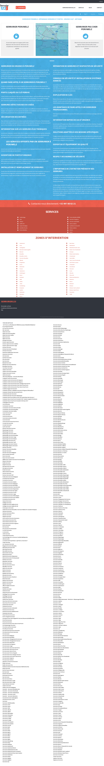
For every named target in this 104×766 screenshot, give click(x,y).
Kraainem (22, 288)
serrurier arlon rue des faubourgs (62, 330)
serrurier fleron (57, 561)
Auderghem (22, 247)
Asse (21, 245)
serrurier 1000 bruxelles (9, 703)
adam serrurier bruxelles (9, 333)
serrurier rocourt (57, 685)
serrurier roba (57, 684)
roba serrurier (6, 668)
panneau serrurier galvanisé (10, 608)
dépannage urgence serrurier (10, 445)
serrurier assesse (57, 338)
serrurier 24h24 (7, 711)
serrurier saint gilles (58, 687)
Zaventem (72, 292)
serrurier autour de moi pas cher (61, 366)
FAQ (2, 310)
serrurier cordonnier (58, 527)
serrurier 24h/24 (7, 710)
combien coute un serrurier (10, 378)
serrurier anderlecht (8, 746)
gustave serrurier (7, 511)
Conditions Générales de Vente (9, 308)
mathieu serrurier (7, 559)
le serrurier (6, 532)
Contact (99, 7)
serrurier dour (57, 547)
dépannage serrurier (8, 432)
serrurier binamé (57, 416)
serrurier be (56, 388)
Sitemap (62, 316)
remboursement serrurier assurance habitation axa (16, 666)
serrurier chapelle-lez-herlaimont (62, 504)
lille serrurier (6, 539)
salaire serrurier (7, 685)
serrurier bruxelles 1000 (59, 464)
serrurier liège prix (58, 623)
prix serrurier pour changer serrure (12, 654)
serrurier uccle (57, 720)
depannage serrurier (8, 430)
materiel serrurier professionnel (11, 558)
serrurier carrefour (58, 495)
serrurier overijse (57, 666)
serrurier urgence (57, 723)
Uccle (71, 271)
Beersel (21, 252)
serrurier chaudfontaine (59, 518)
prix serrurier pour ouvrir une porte (12, 656)
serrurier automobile (58, 357)
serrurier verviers (57, 727)
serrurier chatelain (58, 513)
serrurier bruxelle (57, 461)
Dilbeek (21, 260)
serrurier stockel (57, 706)
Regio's (86, 14)
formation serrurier (8, 480)
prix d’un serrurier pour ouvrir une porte (13, 623)
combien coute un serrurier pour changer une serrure (16, 383)
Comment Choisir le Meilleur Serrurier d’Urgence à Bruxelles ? (18, 390)
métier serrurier (7, 571)
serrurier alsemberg (8, 741)
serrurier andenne (7, 744)
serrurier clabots (57, 525)
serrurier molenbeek (58, 642)
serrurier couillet (57, 528)
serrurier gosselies (58, 582)
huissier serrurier (7, 514)
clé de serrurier (7, 375)
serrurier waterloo (58, 741)
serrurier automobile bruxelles (61, 361)
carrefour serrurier (7, 368)
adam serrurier (6, 331)
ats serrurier (6, 356)
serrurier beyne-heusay (59, 414)
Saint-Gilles (72, 258)
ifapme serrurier (7, 516)
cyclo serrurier (6, 426)
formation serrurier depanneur (11, 489)
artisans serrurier (7, 350)
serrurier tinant (57, 715)
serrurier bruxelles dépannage (61, 476)
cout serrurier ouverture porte (11, 421)
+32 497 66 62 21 (67, 203)
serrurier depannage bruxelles (61, 540)
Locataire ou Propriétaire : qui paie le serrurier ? (15, 540)
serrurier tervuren (58, 711)
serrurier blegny (57, 425)
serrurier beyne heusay (59, 413)
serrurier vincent (57, 730)
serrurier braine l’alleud (59, 447)
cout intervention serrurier (10, 418)
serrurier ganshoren (58, 570)
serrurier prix (56, 673)
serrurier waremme (58, 739)
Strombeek (72, 266)
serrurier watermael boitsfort (61, 742)
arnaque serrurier (7, 340)
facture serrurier (7, 473)
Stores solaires (73, 223)
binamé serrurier (7, 362)
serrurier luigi (57, 627)
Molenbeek (72, 245)
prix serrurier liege (7, 646)
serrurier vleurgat (58, 734)
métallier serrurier (7, 566)
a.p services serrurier (8, 328)
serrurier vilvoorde (58, 729)
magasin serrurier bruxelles (10, 546)
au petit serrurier (7, 357)
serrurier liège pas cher (59, 622)
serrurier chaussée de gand (60, 520)
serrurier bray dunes (58, 456)
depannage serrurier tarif (9, 442)
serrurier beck (57, 397)
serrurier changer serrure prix (61, 501)
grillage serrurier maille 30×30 (10, 504)
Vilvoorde (72, 275)
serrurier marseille (58, 640)
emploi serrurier (7, 464)
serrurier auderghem (58, 352)
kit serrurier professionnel (9, 528)
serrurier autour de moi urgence (61, 369)
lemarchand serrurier (8, 535)
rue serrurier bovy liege (9, 680)
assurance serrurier (8, 354)
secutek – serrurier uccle (9, 694)
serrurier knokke (57, 608)
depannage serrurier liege (9, 437)
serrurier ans (6, 761)
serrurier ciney (57, 523)
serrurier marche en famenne (60, 635)
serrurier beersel (57, 399)
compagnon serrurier (8, 402)
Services (81, 7)
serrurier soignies (58, 701)
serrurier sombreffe (58, 703)
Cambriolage (22, 217)
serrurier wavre (57, 744)
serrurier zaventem (58, 754)
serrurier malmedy (58, 632)
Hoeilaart (22, 277)
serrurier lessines (57, 615)
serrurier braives (57, 454)
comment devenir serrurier (10, 394)
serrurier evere (57, 556)
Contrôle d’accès (23, 228)
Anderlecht (22, 243)
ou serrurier (6, 587)
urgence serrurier (57, 758)
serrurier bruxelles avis (59, 471)
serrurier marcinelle (58, 637)
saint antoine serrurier (8, 684)
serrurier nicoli (57, 658)
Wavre (71, 281)
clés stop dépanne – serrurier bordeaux (13, 376)
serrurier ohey (57, 661)
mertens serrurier (7, 563)
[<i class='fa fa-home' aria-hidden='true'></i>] (80, 14)
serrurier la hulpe (57, 609)
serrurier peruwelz (58, 668)
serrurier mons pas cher (59, 646)
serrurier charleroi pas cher (60, 508)
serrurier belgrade (58, 404)
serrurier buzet (57, 492)
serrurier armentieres (58, 331)
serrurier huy (56, 596)
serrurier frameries (58, 568)
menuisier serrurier (7, 561)
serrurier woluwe (57, 749)
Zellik (71, 294)
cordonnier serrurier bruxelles (10, 409)
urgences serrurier (58, 760)
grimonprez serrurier (8, 508)
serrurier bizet (57, 421)
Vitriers (71, 230)
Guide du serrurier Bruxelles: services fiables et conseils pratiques (20, 509)
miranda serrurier (7, 575)
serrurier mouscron (58, 651)
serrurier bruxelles (58, 463)
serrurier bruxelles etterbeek (60, 478)
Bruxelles (93, 14)
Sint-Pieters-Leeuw (74, 262)
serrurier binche (57, 418)
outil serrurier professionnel (10, 592)
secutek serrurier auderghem (10, 698)
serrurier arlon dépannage (60, 328)
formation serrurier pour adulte (11, 497)
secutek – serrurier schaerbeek (11, 692)
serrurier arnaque (57, 333)
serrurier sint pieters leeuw (60, 699)
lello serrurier (6, 533)
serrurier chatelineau (58, 516)
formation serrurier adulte (9, 482)
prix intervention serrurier (9, 627)
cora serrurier (6, 404)
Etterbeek (22, 266)
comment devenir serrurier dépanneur (12, 395)
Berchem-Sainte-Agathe (25, 249)
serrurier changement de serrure (61, 499)
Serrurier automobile (74, 221)
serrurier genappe (58, 575)
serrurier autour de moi (59, 362)
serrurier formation (58, 566)
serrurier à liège (7, 718)
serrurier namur (57, 653)
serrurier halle (57, 587)
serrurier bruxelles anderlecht (61, 470)
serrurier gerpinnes (58, 578)
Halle (21, 279)
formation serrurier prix (9, 499)
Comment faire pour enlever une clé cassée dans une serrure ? (18, 397)
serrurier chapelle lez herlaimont (61, 502)
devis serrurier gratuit (8, 457)
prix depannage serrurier (9, 625)
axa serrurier (6, 361)
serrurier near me (57, 654)
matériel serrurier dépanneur (10, 556)
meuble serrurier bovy (8, 573)
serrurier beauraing (58, 394)
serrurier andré (6, 756)
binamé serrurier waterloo (9, 364)
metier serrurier (7, 570)
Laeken (21, 290)
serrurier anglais (7, 758)
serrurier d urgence (58, 532)
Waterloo (72, 279)
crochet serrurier (7, 425)
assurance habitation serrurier (10, 352)
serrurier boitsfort (58, 432)
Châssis (21, 221)
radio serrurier (6, 663)
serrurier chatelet (58, 514)
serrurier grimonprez (58, 585)
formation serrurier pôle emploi (11, 495)
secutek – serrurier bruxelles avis (11, 689)
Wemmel (72, 283)
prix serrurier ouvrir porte (9, 651)
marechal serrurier (7, 549)
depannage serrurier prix (9, 440)
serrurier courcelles (58, 530)
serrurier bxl (56, 494)
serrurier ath (56, 343)
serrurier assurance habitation (61, 342)
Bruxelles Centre (23, 256)
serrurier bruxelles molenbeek (61, 482)
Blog (90, 7)
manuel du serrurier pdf (9, 547)
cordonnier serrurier (8, 406)
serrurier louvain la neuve (60, 625)
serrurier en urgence (58, 551)
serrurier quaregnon (58, 675)
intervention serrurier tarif (10, 521)
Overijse (71, 252)
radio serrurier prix (8, 665)
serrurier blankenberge (59, 423)
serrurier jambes (57, 601)
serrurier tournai (57, 716)
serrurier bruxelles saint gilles (61, 487)
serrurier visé (56, 732)
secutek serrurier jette (9, 699)
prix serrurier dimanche (9, 642)
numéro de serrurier (8, 582)
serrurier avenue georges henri (61, 373)
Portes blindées (23, 230)
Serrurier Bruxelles (69, 7)
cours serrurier (6, 414)
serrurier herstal (57, 592)
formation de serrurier (8, 478)
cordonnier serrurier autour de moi (12, 407)
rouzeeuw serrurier (8, 675)
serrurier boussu (57, 438)
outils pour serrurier (8, 599)
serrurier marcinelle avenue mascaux (62, 639)
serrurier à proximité (8, 723)
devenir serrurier (7, 451)
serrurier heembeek (58, 590)
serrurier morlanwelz (58, 649)
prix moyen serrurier (8, 628)
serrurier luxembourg (58, 630)
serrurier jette (57, 603)
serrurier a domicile (8, 715)
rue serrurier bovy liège (9, 682)
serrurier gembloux (58, 573)
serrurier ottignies (58, 663)
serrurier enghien (57, 552)
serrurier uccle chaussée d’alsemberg (62, 722)
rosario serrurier (7, 673)
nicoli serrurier (6, 578)
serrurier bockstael (58, 428)
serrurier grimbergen (58, 584)
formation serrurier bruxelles (10, 485)
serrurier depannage (58, 539)
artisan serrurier (7, 347)
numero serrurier (7, 584)
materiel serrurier (7, 554)
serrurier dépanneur (58, 542)
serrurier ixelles (57, 597)
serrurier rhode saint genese (60, 680)
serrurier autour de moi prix (60, 368)
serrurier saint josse (58, 689)
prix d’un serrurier (7, 622)
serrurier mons (57, 644)
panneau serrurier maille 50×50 (10, 611)
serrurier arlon (57, 326)
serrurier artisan (57, 335)
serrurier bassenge (58, 380)
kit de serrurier (7, 525)
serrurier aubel (57, 350)
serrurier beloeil (57, 406)
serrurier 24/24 (6, 706)
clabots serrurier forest (9, 373)
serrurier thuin (57, 713)
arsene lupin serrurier (8, 342)
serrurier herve (57, 594)
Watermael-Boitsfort (74, 277)
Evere (21, 264)
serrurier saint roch (58, 691)
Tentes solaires (73, 228)
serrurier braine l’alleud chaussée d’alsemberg (65, 449)
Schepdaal (72, 264)
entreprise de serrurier (8, 466)
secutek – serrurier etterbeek (10, 691)
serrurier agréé (6, 734)
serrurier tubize (57, 718)
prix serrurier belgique (8, 635)
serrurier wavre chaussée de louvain (62, 746)
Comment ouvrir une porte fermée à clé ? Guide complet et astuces (20, 399)
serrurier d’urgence (58, 533)
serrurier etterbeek (58, 554)
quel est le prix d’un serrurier (10, 661)
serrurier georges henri (59, 577)
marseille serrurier (7, 551)
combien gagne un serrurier (10, 388)
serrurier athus (57, 347)
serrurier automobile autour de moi (62, 359)
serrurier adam (6, 730)
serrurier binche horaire (59, 419)
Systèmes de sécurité (75, 225)
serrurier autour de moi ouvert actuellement (64, 364)
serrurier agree (6, 732)
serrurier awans (57, 376)
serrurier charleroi (58, 506)
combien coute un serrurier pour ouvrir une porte (15, 385)
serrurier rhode (57, 679)
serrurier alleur (6, 735)
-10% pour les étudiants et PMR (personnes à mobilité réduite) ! (19, 325)
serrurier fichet (57, 558)
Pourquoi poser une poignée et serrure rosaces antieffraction (18, 618)
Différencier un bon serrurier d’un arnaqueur (14, 459)
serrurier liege (57, 618)
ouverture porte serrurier (9, 603)
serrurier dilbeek (57, 544)
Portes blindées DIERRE (75, 217)
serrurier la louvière (58, 611)
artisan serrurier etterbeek (10, 349)
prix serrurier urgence (8, 658)
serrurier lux (56, 628)
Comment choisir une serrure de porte (12, 392)
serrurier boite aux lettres (60, 430)
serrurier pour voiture (59, 672)
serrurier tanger (57, 710)
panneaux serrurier (7, 613)
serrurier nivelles (57, 659)
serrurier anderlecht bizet (9, 748)
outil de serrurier (7, 589)
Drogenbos (22, 262)
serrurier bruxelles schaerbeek (61, 490)
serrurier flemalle (57, 559)
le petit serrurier (7, 530)
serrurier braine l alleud (59, 445)
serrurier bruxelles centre (59, 473)
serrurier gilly (56, 580)
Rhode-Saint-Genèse (74, 254)
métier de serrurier (7, 568)
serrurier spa (56, 704)
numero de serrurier (8, 580)
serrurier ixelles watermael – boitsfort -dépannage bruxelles (68, 599)
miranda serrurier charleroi (10, 577)
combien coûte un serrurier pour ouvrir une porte (15, 387)
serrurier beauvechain (58, 395)
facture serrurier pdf (8, 475)
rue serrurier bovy (7, 679)
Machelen (22, 294)
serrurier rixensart (58, 682)
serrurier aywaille (57, 378)
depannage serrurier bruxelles (10, 435)
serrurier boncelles (58, 433)
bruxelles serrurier (7, 366)
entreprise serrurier (8, 468)
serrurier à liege (7, 720)
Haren (21, 275)
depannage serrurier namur (10, 438)
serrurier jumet (57, 606)
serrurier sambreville (58, 694)
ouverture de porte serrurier (10, 601)
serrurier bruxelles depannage (61, 475)
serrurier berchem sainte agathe (61, 409)
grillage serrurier (7, 502)
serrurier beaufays (58, 390)
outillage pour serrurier (9, 594)
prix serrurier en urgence (9, 644)
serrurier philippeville (58, 670)
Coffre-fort (22, 223)
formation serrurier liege (9, 494)
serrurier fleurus (57, 563)
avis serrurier (6, 359)
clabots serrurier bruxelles (9, 371)
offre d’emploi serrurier (9, 585)
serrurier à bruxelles (8, 713)
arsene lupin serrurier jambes (10, 343)
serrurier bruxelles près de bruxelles (62, 485)
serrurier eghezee (57, 549)
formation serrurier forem (9, 492)
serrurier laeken (57, 613)
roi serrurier (6, 672)
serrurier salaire (57, 692)
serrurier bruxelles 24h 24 (59, 466)
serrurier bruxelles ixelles (59, 480)
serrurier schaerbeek (58, 696)
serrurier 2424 (6, 708)
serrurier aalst (6, 727)
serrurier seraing (57, 698)
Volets (71, 232)
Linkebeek (22, 292)
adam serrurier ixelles (8, 335)
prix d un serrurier (7, 620)
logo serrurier (6, 542)
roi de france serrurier (8, 670)
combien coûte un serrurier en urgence (13, 382)
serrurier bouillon (57, 437)
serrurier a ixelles (7, 716)
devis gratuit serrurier (8, 454)
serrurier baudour (57, 385)
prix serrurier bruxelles (8, 637)
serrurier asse (56, 337)
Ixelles (21, 281)
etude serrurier (7, 470)
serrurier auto (57, 356)
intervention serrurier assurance (11, 518)
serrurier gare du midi (58, 571)
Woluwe (71, 285)
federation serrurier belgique (10, 476)
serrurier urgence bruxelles (60, 725)
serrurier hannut (57, 589)
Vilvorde (71, 273)
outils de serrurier (7, 597)
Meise (21, 296)
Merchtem (72, 243)
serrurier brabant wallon (59, 444)
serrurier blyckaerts (58, 426)
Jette (21, 283)
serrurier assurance (58, 340)
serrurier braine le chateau (60, 451)
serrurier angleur (7, 760)
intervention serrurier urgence (10, 523)
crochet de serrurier (8, 423)
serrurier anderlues (7, 754)
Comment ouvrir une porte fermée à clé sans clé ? (15, 401)
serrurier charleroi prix (59, 509)
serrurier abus (6, 729)
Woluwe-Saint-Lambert (75, 288)
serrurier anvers (57, 325)
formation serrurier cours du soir (11, 487)
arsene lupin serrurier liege (10, 345)
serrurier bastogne (58, 382)
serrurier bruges (57, 459)
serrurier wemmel (57, 748)
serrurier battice (57, 383)
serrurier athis (57, 345)
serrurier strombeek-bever (60, 708)
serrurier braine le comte (59, 452)
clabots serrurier (7, 369)
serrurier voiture (57, 735)
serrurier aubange (58, 349)
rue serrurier (6, 677)
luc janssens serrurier (8, 544)
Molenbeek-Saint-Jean (75, 247)
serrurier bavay (57, 387)
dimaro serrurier (7, 461)
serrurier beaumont (58, 392)
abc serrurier (6, 330)
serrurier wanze (57, 737)
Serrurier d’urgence (74, 219)
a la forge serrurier (8, 326)
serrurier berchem (58, 407)
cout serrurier (6, 419)
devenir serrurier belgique (9, 452)
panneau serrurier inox (8, 609)
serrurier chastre (57, 511)
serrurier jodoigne (58, 604)
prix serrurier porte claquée (10, 653)
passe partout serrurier (9, 615)
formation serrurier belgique (10, 483)
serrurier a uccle (7, 725)
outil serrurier (6, 590)
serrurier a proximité (8, 722)
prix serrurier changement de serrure (12, 639)
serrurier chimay (57, 521)
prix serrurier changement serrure (11, 640)
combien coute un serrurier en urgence (13, 380)
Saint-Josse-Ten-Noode (75, 260)
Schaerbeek (72, 256)
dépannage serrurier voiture (10, 444)
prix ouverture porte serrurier (10, 632)
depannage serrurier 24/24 (9, 433)
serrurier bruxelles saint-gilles (61, 489)
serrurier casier (57, 497)
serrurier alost (6, 737)
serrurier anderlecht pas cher (10, 749)
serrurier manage (57, 634)
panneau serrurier (7, 606)
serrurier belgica (57, 401)
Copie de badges (23, 225)
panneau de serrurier (8, 604)
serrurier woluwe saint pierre (60, 753)
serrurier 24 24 (6, 704)
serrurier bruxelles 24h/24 (59, 468)
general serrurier (7, 501)
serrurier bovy (57, 440)
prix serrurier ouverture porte (10, 649)
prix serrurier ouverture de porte (11, 647)
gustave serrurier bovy (9, 513)
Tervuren (72, 268)
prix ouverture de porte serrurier (11, 630)
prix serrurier (6, 634)
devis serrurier (6, 456)
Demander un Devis (6, 306)
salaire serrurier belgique (9, 687)
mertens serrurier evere (9, 565)
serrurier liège (57, 620)
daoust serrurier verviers (9, 428)
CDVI (21, 219)
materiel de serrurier (8, 552)
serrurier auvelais (57, 371)
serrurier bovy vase (58, 442)
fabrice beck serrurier (8, 471)
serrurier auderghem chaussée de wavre (63, 354)
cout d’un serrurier (7, 416)
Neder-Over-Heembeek (75, 249)
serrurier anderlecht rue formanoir (12, 751)
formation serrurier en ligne (10, 490)
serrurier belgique (58, 402)
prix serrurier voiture (8, 659)
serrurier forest (57, 565)
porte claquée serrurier (9, 616)
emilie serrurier (7, 463)
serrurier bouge (57, 435)
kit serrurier (6, 527)
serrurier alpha (6, 739)
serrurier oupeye (57, 665)
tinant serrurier (57, 756)
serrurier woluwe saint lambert (61, 751)
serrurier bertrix (57, 411)
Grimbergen (22, 273)
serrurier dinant (57, 546)
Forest (21, 268)
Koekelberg (22, 285)
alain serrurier (6, 337)
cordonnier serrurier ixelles (10, 411)
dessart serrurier (7, 447)
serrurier (5, 701)
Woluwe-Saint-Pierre (74, 290)
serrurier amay (6, 742)
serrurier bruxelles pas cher (60, 483)
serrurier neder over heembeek (61, 656)
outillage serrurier (7, 596)
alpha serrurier (6, 338)
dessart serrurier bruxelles (9, 449)
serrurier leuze (57, 616)
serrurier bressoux (58, 457)
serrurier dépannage (58, 537)
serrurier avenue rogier (59, 375)
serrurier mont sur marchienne (61, 647)
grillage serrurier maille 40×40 (10, 506)
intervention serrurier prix (9, 520)
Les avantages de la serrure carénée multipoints (15, 537)
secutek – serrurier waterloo (10, 696)
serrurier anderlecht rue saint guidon (12, 753)
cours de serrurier (7, 413)
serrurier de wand (57, 535)
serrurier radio (57, 677)
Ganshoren (22, 271)
